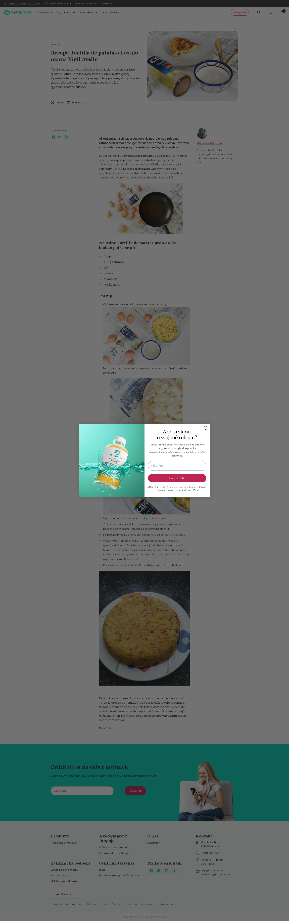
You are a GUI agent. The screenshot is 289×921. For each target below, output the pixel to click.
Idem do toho (177, 478)
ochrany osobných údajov (182, 487)
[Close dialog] (205, 428)
